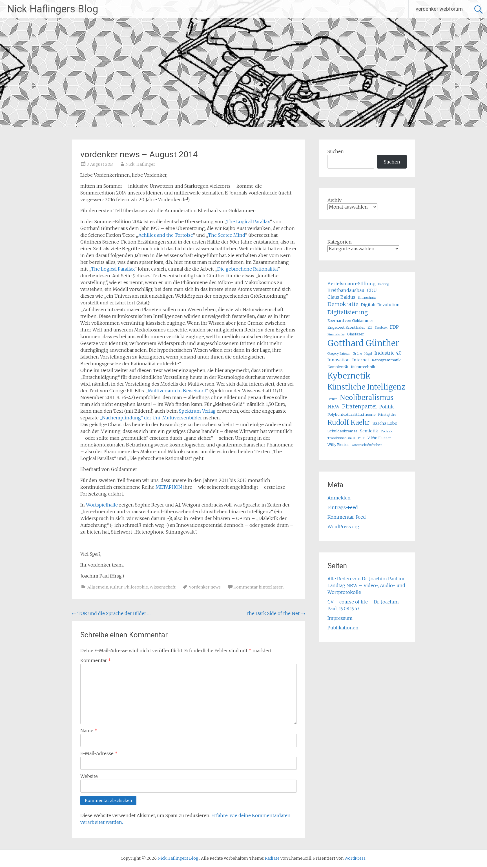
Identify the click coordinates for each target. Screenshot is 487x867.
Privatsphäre (387, 415)
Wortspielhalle (102, 505)
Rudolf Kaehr (348, 422)
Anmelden (339, 498)
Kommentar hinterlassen (258, 587)
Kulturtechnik (363, 366)
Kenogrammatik (386, 360)
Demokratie (342, 304)
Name (88, 730)
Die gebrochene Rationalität (247, 269)
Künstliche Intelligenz (366, 387)
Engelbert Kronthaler (346, 327)
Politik (386, 407)
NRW (333, 407)
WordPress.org (343, 526)
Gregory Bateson (338, 353)
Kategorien (339, 242)
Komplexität (337, 366)
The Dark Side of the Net (275, 613)
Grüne (357, 353)
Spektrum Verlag (197, 411)
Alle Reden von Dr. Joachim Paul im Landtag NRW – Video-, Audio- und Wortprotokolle (366, 585)
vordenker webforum (439, 9)
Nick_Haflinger (140, 164)
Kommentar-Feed (346, 517)
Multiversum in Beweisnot (177, 390)
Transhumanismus (341, 438)
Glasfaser (355, 334)
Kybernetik (349, 376)
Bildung (383, 284)
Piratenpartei (359, 406)
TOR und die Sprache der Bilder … (111, 613)
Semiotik (369, 431)
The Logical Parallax (248, 221)
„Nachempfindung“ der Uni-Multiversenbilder (151, 418)
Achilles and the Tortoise (165, 235)
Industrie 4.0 (388, 353)
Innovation (338, 359)
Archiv (334, 200)
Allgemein (97, 587)
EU (370, 327)
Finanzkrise (335, 334)
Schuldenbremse (342, 431)
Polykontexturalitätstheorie (351, 414)
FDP (394, 327)
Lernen (332, 399)
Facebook (381, 327)
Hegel (368, 353)
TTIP (361, 438)
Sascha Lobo (385, 423)
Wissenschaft (163, 587)
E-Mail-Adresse (99, 753)
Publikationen (342, 628)
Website (89, 776)
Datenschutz (367, 298)
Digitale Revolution (380, 304)
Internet (360, 359)
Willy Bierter (338, 444)
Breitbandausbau (345, 290)
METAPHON (169, 487)
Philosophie (136, 587)
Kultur (116, 587)
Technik (387, 431)
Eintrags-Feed (342, 507)
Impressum (340, 618)
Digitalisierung (347, 312)
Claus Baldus (341, 297)
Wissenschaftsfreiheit (366, 445)
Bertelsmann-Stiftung (351, 283)
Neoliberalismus (366, 397)
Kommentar (95, 660)
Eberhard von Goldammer (350, 320)
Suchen (335, 151)
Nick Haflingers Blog (52, 9)
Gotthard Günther (363, 343)
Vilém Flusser (379, 437)
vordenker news (205, 587)
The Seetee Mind (226, 235)
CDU (372, 290)
